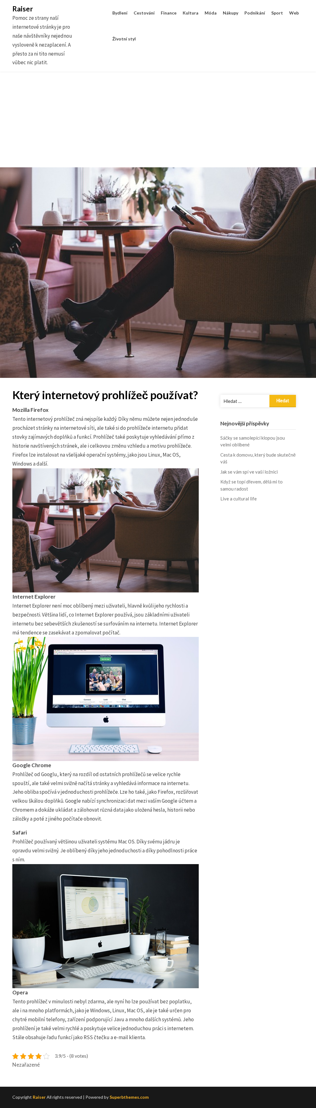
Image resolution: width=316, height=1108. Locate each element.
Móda (211, 12)
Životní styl (124, 38)
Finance (169, 12)
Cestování (144, 12)
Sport (277, 12)
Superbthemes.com (129, 1097)
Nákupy (230, 12)
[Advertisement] (158, 124)
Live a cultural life (238, 498)
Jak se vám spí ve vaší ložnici (249, 472)
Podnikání (254, 12)
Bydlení (119, 12)
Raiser (22, 8)
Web (294, 12)
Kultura (190, 12)
